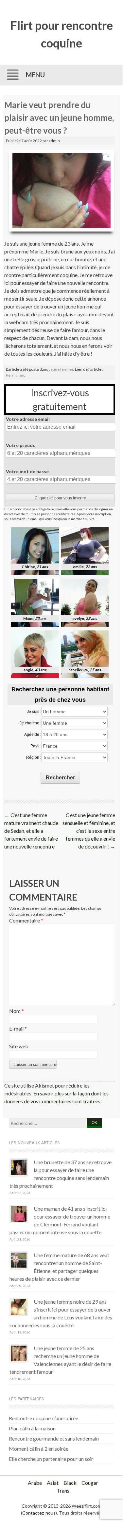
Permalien (15, 375)
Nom (16, 1011)
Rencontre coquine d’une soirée (43, 1418)
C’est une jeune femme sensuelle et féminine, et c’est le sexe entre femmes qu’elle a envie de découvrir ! (88, 830)
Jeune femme (61, 369)
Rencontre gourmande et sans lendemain (54, 1438)
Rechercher (60, 777)
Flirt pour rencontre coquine (61, 34)
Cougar (89, 1483)
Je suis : (34, 711)
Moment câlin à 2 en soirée (38, 1448)
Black (70, 1483)
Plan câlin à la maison (32, 1428)
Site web (18, 1046)
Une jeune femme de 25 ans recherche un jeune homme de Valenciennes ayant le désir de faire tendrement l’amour (60, 1360)
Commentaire (26, 920)
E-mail (18, 1028)
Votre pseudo (21, 445)
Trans (63, 1490)
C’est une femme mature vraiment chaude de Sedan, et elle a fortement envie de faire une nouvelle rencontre (31, 830)
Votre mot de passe (27, 471)
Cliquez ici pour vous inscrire (60, 498)
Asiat (53, 1483)
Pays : (35, 746)
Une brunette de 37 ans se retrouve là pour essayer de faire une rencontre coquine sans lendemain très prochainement (60, 1174)
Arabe (35, 1483)
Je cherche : (30, 723)
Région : (33, 757)
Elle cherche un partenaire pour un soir (51, 1459)
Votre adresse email (28, 419)
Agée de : (32, 734)
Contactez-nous (39, 1513)
